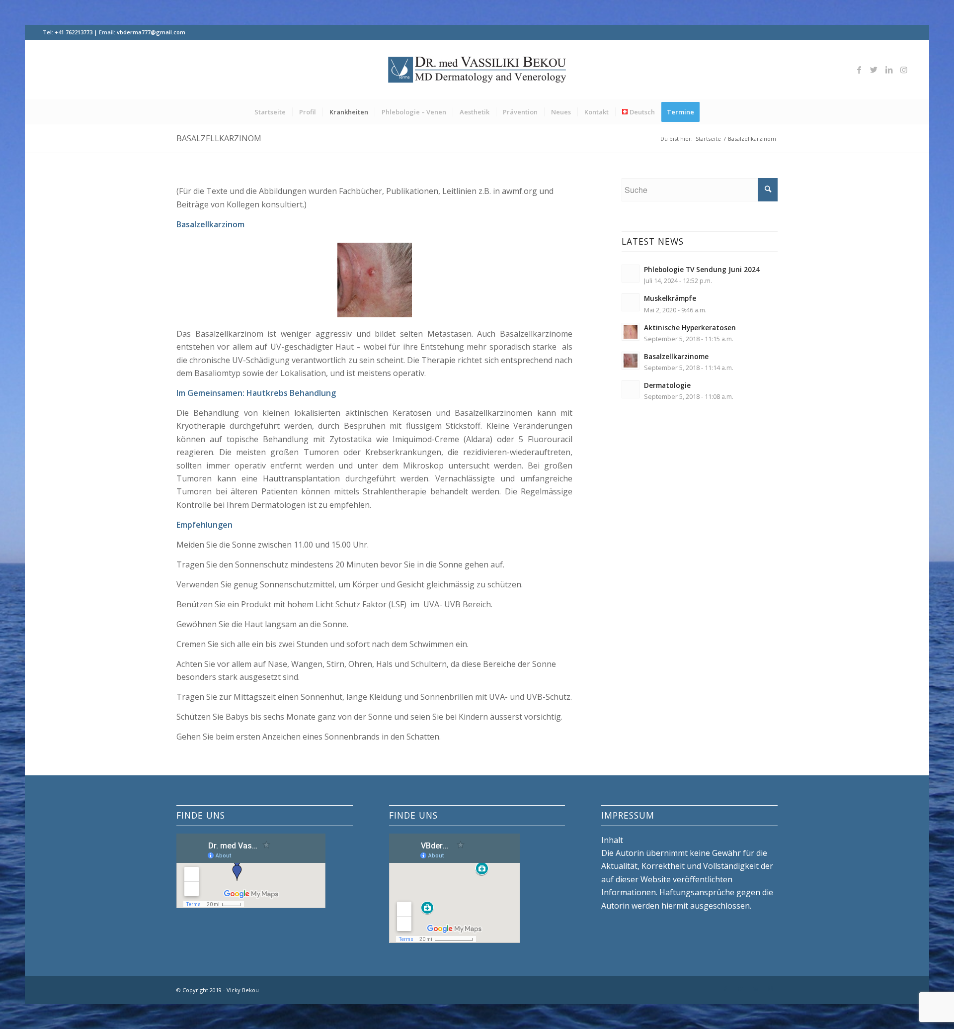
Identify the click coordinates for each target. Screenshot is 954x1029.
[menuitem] (270, 111)
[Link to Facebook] (859, 69)
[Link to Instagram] (903, 69)
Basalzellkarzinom (218, 138)
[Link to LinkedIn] (888, 69)
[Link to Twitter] (874, 69)
